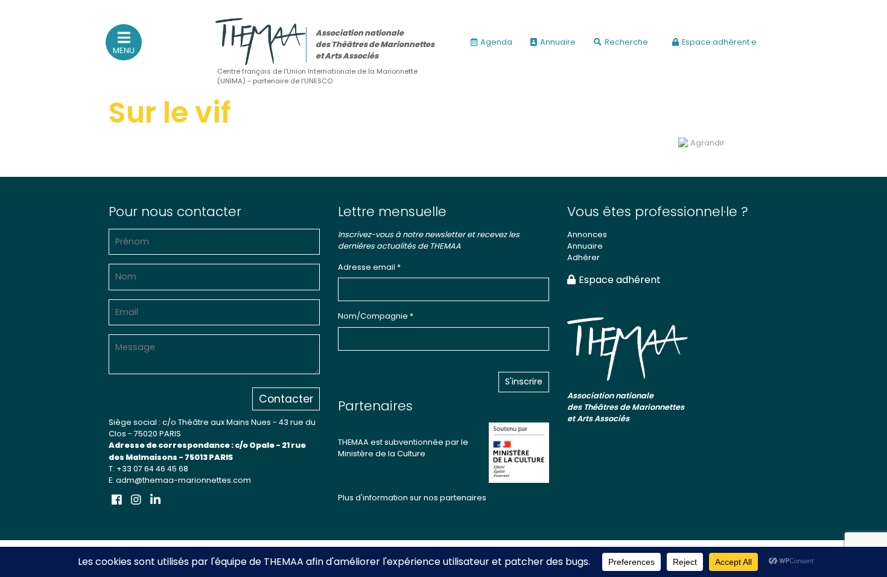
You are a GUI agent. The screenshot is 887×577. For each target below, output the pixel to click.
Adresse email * (369, 267)
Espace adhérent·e (719, 42)
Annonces (587, 234)
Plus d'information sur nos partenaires (412, 498)
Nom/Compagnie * (375, 316)
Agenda (496, 42)
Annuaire (558, 42)
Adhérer (583, 257)
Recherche (626, 42)
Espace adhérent (620, 280)
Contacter (286, 399)
